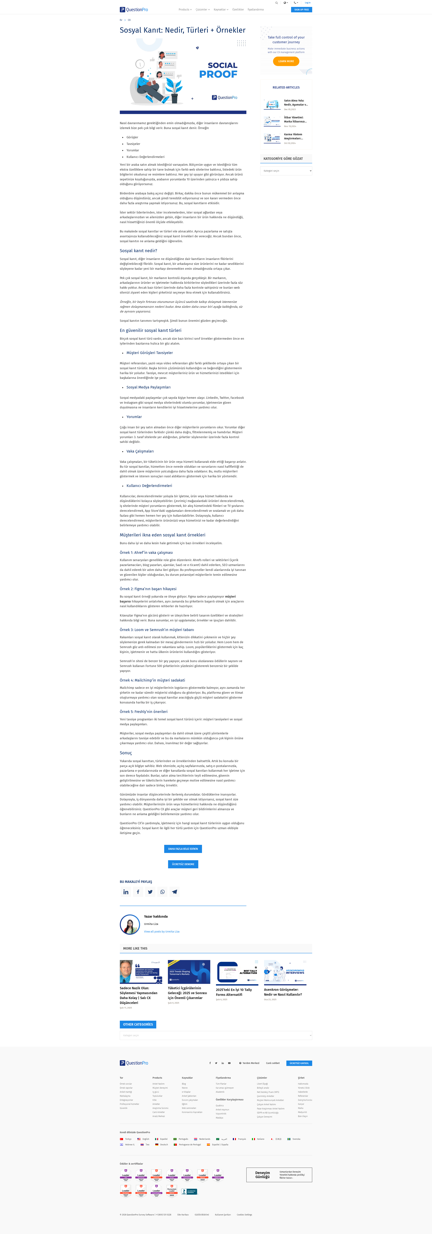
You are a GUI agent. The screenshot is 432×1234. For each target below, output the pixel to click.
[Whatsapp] (162, 892)
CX (129, 20)
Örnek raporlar (126, 1088)
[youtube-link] (229, 1063)
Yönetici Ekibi (304, 1088)
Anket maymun (222, 1110)
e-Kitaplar (186, 1092)
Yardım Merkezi (251, 1063)
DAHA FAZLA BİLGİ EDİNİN (183, 848)
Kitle (154, 1100)
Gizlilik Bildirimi (202, 1215)
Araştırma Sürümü (160, 1108)
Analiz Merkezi (159, 1116)
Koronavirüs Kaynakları (192, 1112)
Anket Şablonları (189, 1096)
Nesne (184, 1088)
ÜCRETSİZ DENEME (183, 864)
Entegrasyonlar (126, 1100)
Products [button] (184, 9)
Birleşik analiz (263, 1088)
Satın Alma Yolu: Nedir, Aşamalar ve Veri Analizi (295, 104)
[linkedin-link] (223, 1063)
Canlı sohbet (273, 1063)
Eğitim (184, 1104)
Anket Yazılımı (159, 1084)
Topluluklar (157, 1096)
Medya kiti (302, 1112)
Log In (307, 3)
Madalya (219, 1118)
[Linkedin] (126, 892)
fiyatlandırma (256, 9)
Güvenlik (123, 1108)
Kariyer (301, 1104)
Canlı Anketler (159, 1112)
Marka (300, 1108)
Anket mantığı (126, 1092)
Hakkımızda (303, 1084)
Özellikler (238, 9)
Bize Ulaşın (303, 1116)
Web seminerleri (189, 1108)
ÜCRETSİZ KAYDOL (299, 1063)
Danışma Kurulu (305, 1100)
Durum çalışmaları (190, 1100)
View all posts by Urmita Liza (162, 931)
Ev (121, 20)
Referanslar (303, 1096)
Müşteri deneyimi (160, 1088)
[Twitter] (150, 892)
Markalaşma (125, 1096)
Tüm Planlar (221, 1084)
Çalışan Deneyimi (264, 1117)
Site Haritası (183, 1215)
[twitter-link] (216, 1063)
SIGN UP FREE (301, 9)
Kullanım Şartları (223, 1215)
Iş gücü (156, 1092)
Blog (184, 1084)
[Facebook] (138, 892)
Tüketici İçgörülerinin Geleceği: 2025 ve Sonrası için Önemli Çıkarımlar (187, 993)
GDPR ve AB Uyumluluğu (268, 1113)
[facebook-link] (210, 1063)
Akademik (220, 1092)
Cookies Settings (244, 1215)
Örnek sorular (126, 1084)
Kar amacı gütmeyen (225, 1088)
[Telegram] (174, 892)
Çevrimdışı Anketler (265, 1096)
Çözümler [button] (201, 9)
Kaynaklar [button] (220, 9)
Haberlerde (303, 1092)
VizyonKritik (221, 1114)
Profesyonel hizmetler (129, 1104)
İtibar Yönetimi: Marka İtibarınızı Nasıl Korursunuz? (295, 121)
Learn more (286, 61)
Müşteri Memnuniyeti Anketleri (270, 1100)
